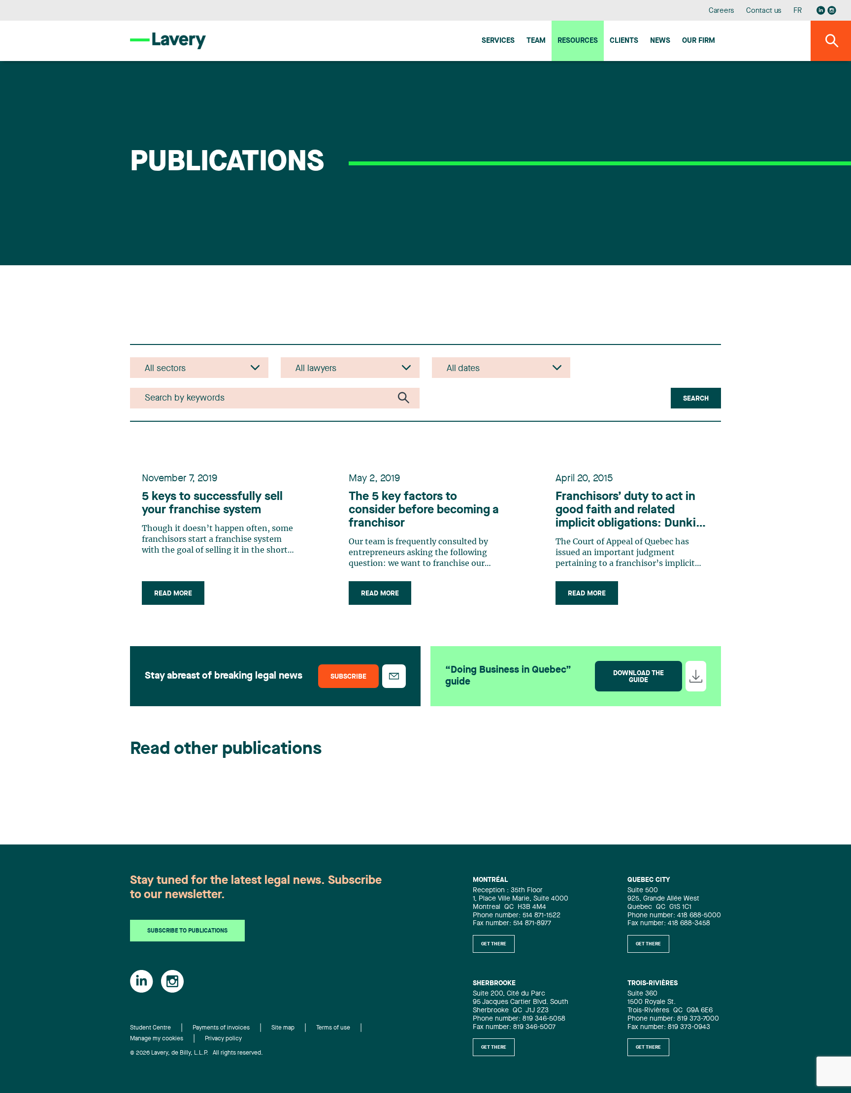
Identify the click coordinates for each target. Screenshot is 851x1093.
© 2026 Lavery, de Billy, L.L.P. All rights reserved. (196, 1053)
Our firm (698, 41)
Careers (722, 11)
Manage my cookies (156, 1039)
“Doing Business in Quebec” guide (508, 676)
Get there (493, 943)
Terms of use (333, 1028)
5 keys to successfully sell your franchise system (212, 503)
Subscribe (348, 676)
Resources (577, 41)
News (660, 41)
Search (696, 398)
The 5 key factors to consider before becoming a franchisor (424, 510)
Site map (283, 1028)
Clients (624, 41)
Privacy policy (223, 1039)
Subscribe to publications (187, 931)
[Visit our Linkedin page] (821, 10)
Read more (173, 593)
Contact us (764, 11)
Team (536, 41)
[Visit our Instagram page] (831, 10)
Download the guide (638, 677)
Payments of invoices (221, 1028)
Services (498, 41)
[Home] (168, 40)
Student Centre (150, 1028)
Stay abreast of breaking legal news (223, 676)
